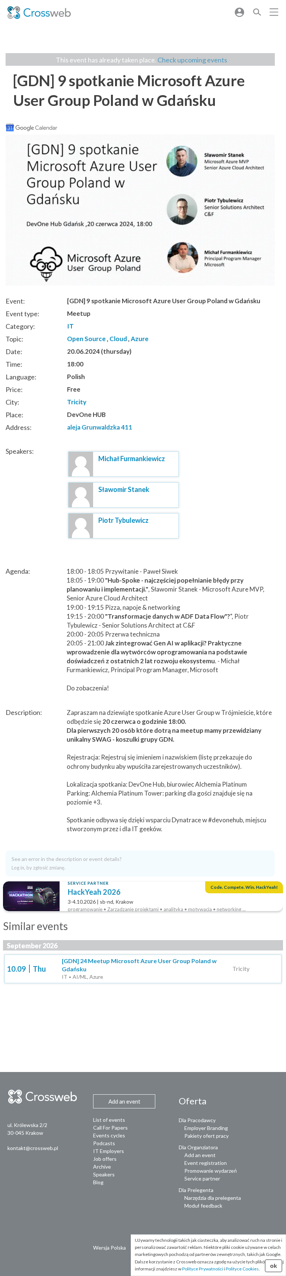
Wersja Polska (109, 1247)
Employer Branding (206, 1128)
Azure (140, 339)
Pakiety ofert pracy (206, 1136)
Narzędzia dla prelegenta (212, 1198)
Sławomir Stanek (123, 489)
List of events (109, 1120)
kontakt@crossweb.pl (32, 1148)
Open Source (86, 339)
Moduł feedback (203, 1205)
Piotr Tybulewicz (123, 520)
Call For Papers (110, 1127)
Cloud (118, 339)
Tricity (76, 402)
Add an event (200, 1155)
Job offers (105, 1159)
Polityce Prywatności (202, 1269)
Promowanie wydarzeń (210, 1170)
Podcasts (104, 1143)
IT (70, 326)
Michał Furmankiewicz (131, 458)
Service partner (202, 1178)
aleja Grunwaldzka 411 (99, 427)
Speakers (104, 1174)
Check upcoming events (192, 60)
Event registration (205, 1163)
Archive (102, 1166)
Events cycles (109, 1135)
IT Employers (108, 1151)
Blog (98, 1182)
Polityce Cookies (242, 1269)
